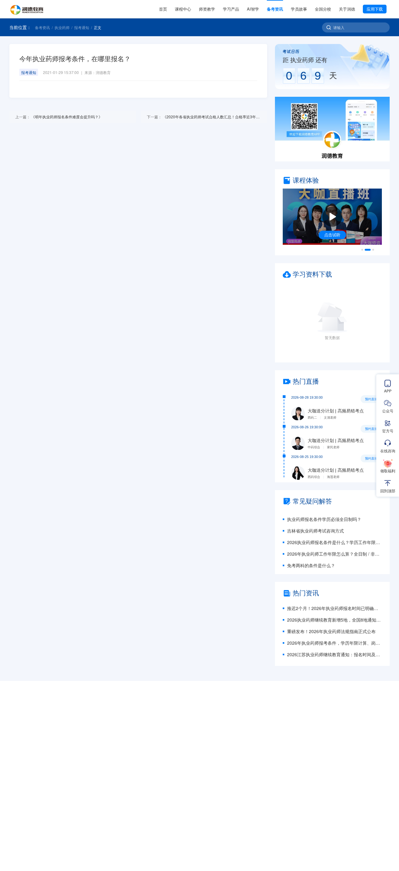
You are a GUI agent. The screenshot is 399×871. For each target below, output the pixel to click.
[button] (332, 129)
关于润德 (347, 9)
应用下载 (375, 9)
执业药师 (62, 27)
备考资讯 (275, 9)
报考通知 (81, 27)
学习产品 (231, 9)
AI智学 (253, 9)
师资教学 (207, 9)
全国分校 (323, 9)
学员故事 (299, 9)
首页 (163, 9)
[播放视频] (332, 217)
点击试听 (332, 235)
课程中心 (183, 9)
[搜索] (329, 27)
